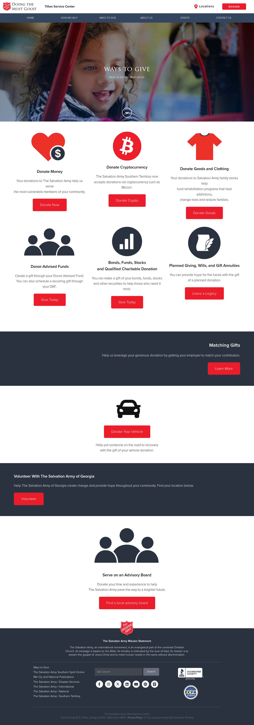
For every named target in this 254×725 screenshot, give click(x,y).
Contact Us (223, 17)
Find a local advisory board (127, 603)
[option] (127, 72)
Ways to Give (107, 17)
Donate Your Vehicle (127, 431)
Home (30, 17)
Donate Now (49, 205)
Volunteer (28, 499)
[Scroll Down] (127, 113)
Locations (206, 6)
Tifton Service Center (60, 7)
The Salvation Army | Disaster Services (56, 682)
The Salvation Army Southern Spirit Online (58, 672)
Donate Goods (204, 213)
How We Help (69, 17)
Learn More (224, 368)
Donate (234, 6)
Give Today (49, 300)
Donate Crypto (127, 200)
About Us (146, 17)
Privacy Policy (135, 717)
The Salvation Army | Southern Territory (56, 696)
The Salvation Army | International (53, 686)
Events (185, 17)
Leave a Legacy (204, 293)
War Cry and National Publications (53, 677)
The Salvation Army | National (51, 691)
